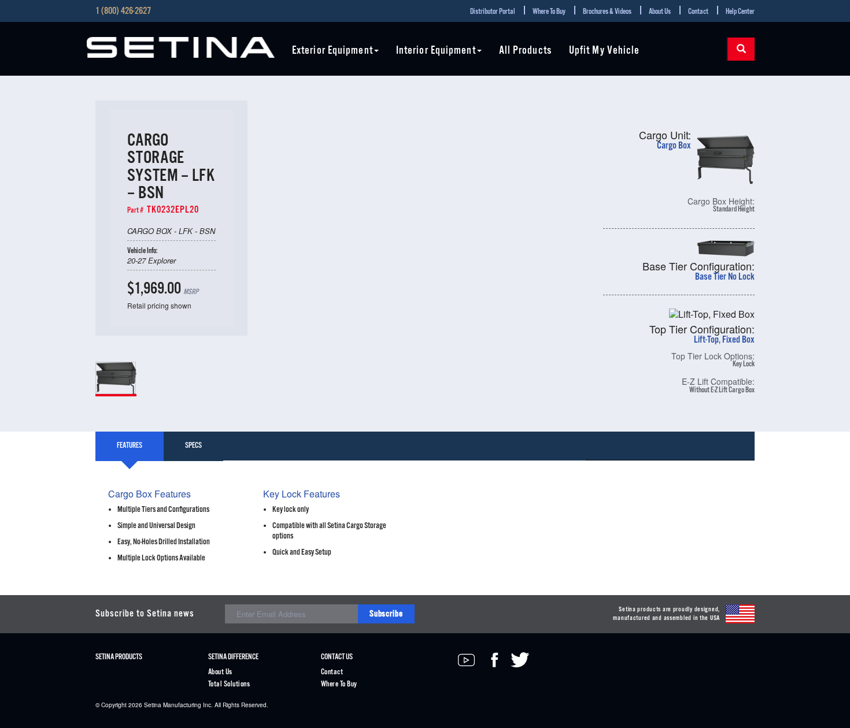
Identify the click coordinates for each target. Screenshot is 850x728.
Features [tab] (129, 446)
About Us (660, 12)
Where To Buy (549, 12)
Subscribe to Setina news (144, 614)
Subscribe (386, 613)
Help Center (740, 12)
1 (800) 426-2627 (123, 11)
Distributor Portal (492, 12)
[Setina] (181, 47)
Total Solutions (229, 684)
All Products (525, 51)
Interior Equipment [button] (436, 51)
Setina (152, 705)
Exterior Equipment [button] (332, 51)
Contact (698, 12)
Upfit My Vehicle (604, 51)
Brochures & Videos (607, 12)
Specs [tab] (193, 446)
